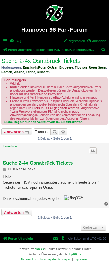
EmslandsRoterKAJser (40, 67)
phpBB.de (74, 254)
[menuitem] (15, 41)
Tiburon (81, 67)
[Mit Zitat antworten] (93, 150)
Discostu (44, 72)
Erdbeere (66, 67)
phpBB (39, 248)
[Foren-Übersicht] (54, 13)
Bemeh (6, 72)
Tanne (30, 72)
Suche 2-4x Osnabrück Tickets (41, 61)
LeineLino (10, 146)
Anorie (19, 72)
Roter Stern (97, 67)
